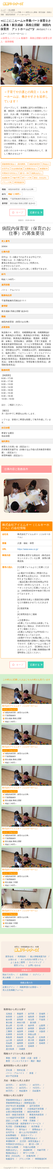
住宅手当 (5, 168)
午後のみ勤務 (29, 1146)
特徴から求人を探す (14, 1095)
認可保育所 (35, 1105)
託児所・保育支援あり (30, 1141)
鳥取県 (9, 1037)
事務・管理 (11, 1057)
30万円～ (23, 1084)
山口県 (9, 1040)
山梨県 (42, 1025)
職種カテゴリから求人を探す (18, 1053)
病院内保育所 (34, 164)
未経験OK (6, 177)
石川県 (20, 1025)
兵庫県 (9, 1034)
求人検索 (11, 10)
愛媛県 (42, 1040)
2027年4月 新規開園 (15, 1105)
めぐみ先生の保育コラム (32, 959)
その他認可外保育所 (15, 1117)
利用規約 (22, 956)
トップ (3, 10)
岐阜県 (20, 1028)
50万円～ (10, 1087)
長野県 (9, 1028)
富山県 (9, 1025)
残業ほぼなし (37, 173)
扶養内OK (30, 1155)
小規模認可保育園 (35, 1108)
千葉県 (42, 1019)
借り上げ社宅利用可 (28, 1132)
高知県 (9, 1043)
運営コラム (19, 965)
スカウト (20, 977)
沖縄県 (22, 1048)
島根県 (20, 1037)
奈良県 (20, 1034)
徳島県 (20, 1040)
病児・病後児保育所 (15, 1114)
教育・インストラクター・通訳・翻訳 (23, 1060)
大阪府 (42, 1031)
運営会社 (9, 956)
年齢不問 (15, 177)
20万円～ (10, 1084)
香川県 (31, 1040)
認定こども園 (12, 1120)
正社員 (9, 1069)
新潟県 (33, 1022)
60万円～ (23, 1087)
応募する (34, 212)
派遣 (31, 1072)
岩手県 (31, 1013)
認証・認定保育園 (14, 1108)
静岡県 (31, 1028)
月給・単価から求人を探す (17, 1080)
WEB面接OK (19, 182)
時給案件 (23, 1090)
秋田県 (9, 1016)
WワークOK (27, 177)
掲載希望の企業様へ (29, 986)
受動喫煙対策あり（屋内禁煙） (14, 164)
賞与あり (23, 1129)
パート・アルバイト (15, 1072)
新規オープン (27, 1135)
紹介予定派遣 (12, 1075)
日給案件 (36, 1090)
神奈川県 (21, 1022)
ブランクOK (6, 182)
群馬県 (20, 1019)
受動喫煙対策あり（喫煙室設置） (21, 1102)
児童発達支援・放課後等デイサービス (23, 1123)
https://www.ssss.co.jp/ (27, 549)
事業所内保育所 (36, 1114)
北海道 (9, 1013)
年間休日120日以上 (9, 173)
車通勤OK (44, 168)
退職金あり (37, 1129)
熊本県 (9, 1045)
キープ (19, 212)
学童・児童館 (29, 1120)
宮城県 (42, 1013)
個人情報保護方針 (38, 956)
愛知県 (42, 1028)
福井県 (31, 1025)
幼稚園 (32, 1117)
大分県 (20, 1045)
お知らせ (12, 959)
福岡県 (20, 1043)
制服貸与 (10, 1158)
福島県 (31, 1016)
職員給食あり (12, 1152)
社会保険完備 (17, 168)
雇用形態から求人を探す (16, 1065)
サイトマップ (35, 962)
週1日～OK (24, 173)
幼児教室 (35, 1126)
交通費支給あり (31, 168)
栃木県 (9, 1019)
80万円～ (10, 1090)
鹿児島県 (10, 1048)
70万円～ (37, 1087)
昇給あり (46, 164)
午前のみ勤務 (12, 1146)
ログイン (37, 974)
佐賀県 (31, 1043)
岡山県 (31, 1037)
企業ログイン (9, 986)
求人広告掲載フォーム (13, 989)
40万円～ (37, 1084)
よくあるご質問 (17, 962)
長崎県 (42, 1043)
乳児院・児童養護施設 (16, 1126)
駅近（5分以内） (41, 177)
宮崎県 (31, 1045)
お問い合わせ (34, 965)
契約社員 (21, 1069)
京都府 (31, 1031)
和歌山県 (32, 1034)
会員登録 (24, 974)
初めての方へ (9, 974)
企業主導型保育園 (14, 1111)
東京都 (9, 1022)
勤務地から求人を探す (15, 1009)
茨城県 (42, 1016)
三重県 (9, 1031)
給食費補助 (11, 1135)
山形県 (20, 1016)
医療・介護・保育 (29, 1057)
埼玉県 (31, 1019)
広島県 (42, 1037)
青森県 (20, 1013)
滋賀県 (20, 1031)
